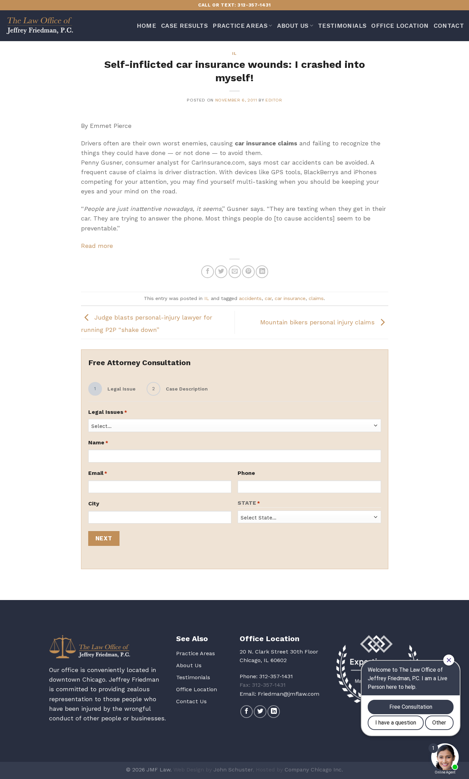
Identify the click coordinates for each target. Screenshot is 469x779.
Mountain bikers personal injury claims (318, 322)
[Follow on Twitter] (260, 711)
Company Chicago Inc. (314, 769)
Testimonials (342, 25)
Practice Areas (240, 25)
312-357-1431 (276, 676)
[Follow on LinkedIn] (273, 711)
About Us (293, 25)
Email (97, 473)
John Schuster (233, 769)
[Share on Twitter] (221, 271)
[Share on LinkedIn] (262, 271)
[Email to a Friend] (235, 271)
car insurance (290, 298)
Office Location (399, 25)
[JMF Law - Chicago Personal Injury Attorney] (39, 26)
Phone (246, 473)
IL (234, 53)
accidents (250, 298)
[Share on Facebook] (207, 271)
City (93, 503)
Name (98, 442)
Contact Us (191, 701)
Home (146, 25)
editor (273, 100)
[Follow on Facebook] (246, 711)
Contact (449, 25)
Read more (97, 245)
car (268, 298)
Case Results (184, 25)
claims (316, 298)
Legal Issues (107, 412)
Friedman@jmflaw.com (288, 694)
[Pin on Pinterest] (248, 271)
